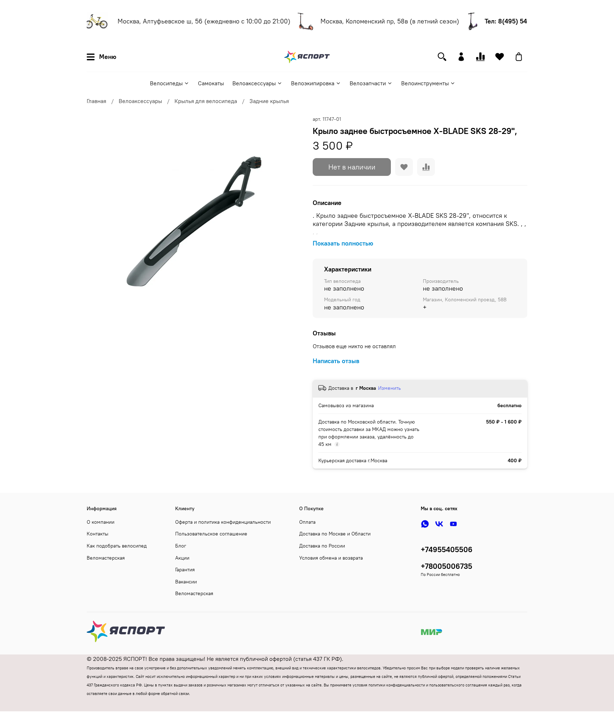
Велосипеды (166, 83)
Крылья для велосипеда (205, 100)
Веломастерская (106, 558)
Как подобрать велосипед (117, 546)
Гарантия (185, 569)
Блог (180, 546)
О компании (100, 522)
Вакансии (186, 581)
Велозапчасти (368, 83)
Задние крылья (269, 100)
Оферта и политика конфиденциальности (223, 522)
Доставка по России (322, 546)
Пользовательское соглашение (211, 533)
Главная (96, 100)
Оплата (307, 522)
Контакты (97, 533)
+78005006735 (446, 566)
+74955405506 (447, 549)
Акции (182, 558)
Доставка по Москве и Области (335, 533)
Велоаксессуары (254, 83)
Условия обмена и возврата (331, 558)
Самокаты (211, 83)
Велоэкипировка (312, 83)
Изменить (389, 388)
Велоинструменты (425, 83)
